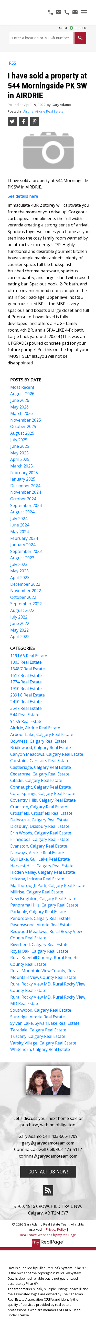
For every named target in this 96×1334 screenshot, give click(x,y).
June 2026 (19, 400)
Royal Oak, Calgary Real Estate (39, 951)
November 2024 (25, 492)
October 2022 (23, 597)
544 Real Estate (24, 715)
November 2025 (25, 420)
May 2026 (19, 407)
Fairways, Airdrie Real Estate (37, 852)
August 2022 (22, 610)
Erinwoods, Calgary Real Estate (39, 839)
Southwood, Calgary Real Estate (40, 1010)
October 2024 (23, 499)
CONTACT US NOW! (48, 1172)
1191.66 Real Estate (28, 656)
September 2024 (26, 505)
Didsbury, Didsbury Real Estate (39, 826)
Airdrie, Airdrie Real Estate (43, 111)
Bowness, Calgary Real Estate (38, 741)
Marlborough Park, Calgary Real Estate (47, 885)
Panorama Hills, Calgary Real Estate (44, 905)
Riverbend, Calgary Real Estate (39, 944)
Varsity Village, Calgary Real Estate (43, 1043)
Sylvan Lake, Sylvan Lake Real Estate (45, 1023)
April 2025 (19, 459)
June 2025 (19, 446)
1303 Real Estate (26, 662)
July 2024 (18, 518)
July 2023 (18, 564)
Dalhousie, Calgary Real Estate (39, 820)
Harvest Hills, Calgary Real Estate (41, 866)
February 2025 (24, 472)
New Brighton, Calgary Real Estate (43, 898)
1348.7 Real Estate (27, 669)
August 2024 (22, 512)
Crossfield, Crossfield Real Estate (41, 813)
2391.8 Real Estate (27, 695)
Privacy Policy (56, 1229)
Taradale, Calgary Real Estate (38, 1030)
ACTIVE (63, 28)
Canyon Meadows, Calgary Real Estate (46, 754)
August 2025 (22, 433)
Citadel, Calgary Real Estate (36, 780)
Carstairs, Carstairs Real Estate (39, 760)
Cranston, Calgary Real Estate (38, 807)
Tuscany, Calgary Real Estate (37, 1036)
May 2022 (19, 630)
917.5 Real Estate (26, 721)
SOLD (82, 28)
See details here (23, 196)
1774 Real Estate (26, 682)
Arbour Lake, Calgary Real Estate (41, 734)
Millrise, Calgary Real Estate (36, 892)
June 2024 (19, 525)
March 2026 (21, 413)
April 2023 (19, 577)
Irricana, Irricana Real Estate (37, 879)
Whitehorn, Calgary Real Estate (40, 1049)
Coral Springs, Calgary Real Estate (42, 793)
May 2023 (19, 571)
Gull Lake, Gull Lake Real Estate (40, 859)
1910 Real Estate (26, 688)
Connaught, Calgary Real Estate (40, 787)
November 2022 (25, 590)
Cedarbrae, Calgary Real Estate (39, 774)
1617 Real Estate (26, 675)
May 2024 (19, 531)
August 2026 (22, 393)
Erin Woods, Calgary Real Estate (40, 833)
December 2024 (25, 486)
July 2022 (18, 617)
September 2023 (26, 551)
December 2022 (25, 584)
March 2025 (21, 466)
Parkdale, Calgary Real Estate (38, 911)
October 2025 (23, 426)
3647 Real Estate (26, 708)
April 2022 (19, 636)
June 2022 (19, 623)
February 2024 (24, 538)
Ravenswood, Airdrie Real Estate (41, 925)
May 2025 (19, 453)
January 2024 (22, 544)
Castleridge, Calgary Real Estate (40, 767)
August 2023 (22, 558)
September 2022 (26, 603)
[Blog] (48, 1190)
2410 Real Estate (26, 701)
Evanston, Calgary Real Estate (38, 846)
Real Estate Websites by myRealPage (48, 1234)
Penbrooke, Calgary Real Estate (40, 918)
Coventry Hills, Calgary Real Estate (43, 800)
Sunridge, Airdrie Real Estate (37, 1017)
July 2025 (18, 440)
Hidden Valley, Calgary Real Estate (42, 872)
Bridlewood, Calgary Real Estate (40, 747)
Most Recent (22, 387)
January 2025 (22, 479)
